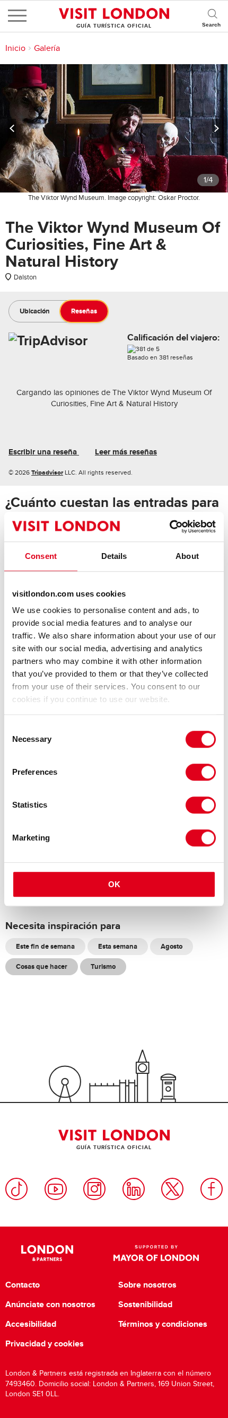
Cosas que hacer (41, 966)
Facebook (211, 1189)
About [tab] (187, 556)
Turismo (103, 966)
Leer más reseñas (126, 452)
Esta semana (117, 946)
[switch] (201, 772)
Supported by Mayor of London (156, 1253)
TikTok (16, 1189)
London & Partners (47, 1253)
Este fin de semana (45, 946)
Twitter (172, 1189)
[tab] (34, 311)
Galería (47, 48)
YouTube (56, 1189)
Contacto (22, 1285)
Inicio (15, 48)
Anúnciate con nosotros (50, 1304)
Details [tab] (114, 556)
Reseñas (84, 311)
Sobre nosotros (147, 1285)
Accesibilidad (30, 1324)
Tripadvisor (47, 472)
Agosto (171, 946)
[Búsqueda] (212, 16)
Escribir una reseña (43, 452)
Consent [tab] (41, 556)
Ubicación (35, 311)
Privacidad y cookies (44, 1344)
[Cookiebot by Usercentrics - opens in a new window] (169, 526)
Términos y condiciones (162, 1324)
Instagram (94, 1189)
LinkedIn (133, 1189)
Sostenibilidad (145, 1304)
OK (114, 884)
